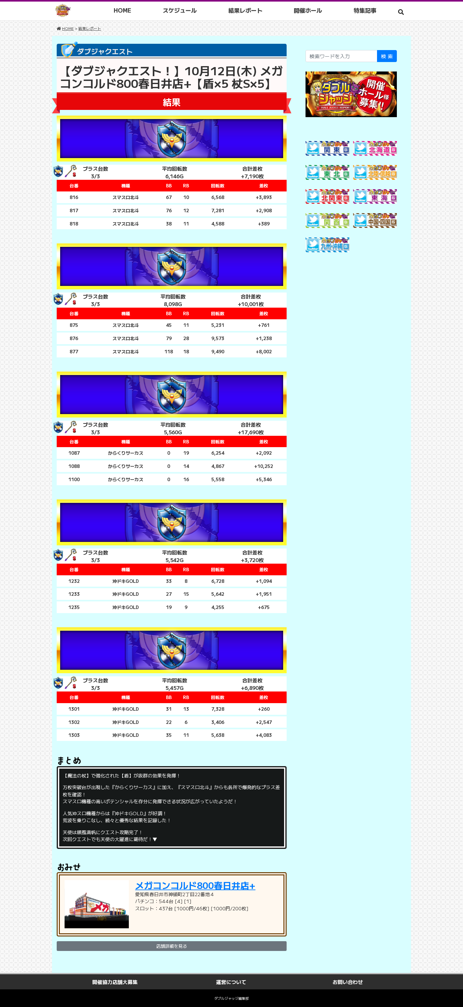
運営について (231, 982)
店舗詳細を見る (171, 946)
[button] (401, 11)
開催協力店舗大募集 (115, 982)
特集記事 (365, 10)
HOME (122, 10)
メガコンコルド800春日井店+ (195, 885)
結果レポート (245, 10)
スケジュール (180, 10)
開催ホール (308, 10)
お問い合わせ (348, 982)
